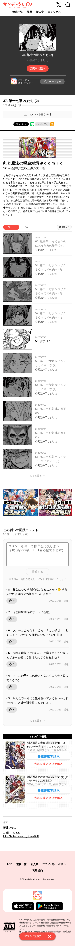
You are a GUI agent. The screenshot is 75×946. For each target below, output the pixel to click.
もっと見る (36, 475)
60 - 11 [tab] (11, 227)
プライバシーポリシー (55, 864)
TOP (9, 864)
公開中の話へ (37, 68)
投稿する (37, 571)
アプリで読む (32, 936)
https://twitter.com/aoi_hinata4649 (21, 836)
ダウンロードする (52, 81)
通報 (66, 601)
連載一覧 (17, 11)
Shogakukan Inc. (30, 879)
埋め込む (44, 124)
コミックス (54, 11)
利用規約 (37, 870)
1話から (66, 227)
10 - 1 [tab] (28, 227)
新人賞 (40, 11)
